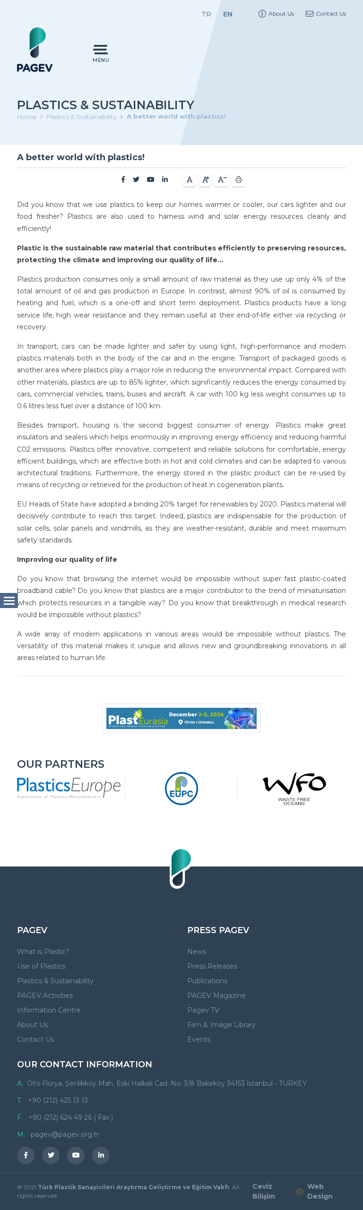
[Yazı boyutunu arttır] (205, 180)
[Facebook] (123, 179)
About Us (281, 13)
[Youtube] (151, 179)
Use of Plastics (41, 966)
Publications (207, 981)
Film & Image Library (221, 1025)
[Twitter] (136, 179)
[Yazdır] (239, 180)
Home (26, 116)
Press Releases (212, 966)
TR (206, 14)
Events (198, 1039)
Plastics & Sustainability (81, 116)
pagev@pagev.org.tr (65, 1134)
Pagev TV (203, 1010)
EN (228, 14)
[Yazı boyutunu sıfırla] (189, 180)
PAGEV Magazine (216, 995)
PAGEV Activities (45, 995)
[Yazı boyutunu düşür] (221, 180)
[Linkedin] (165, 179)
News (196, 951)
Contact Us (331, 13)
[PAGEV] (34, 49)
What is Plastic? (43, 951)
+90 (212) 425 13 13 (58, 1100)
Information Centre (49, 1010)
